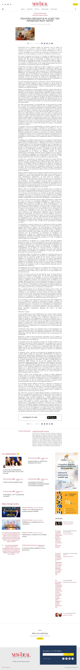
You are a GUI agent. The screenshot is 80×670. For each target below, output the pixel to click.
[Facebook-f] (3, 4)
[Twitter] (5, 4)
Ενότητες (37, 9)
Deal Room (30, 9)
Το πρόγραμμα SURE (67, 580)
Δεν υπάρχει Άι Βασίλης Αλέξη (69, 613)
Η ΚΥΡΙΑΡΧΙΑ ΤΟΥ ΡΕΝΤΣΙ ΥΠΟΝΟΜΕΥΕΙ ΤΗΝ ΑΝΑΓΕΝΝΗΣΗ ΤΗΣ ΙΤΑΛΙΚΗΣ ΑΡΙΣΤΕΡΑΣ (38, 484)
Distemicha (8, 667)
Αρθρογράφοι (45, 9)
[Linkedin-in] (10, 4)
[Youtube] (8, 4)
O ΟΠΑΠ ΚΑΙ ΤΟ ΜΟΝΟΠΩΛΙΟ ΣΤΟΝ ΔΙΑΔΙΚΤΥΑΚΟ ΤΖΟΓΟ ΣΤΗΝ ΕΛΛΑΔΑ (13, 471)
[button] (76, 9)
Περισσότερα (54, 9)
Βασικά (23, 9)
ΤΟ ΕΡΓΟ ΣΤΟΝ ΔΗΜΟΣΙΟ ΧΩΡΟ (13, 482)
